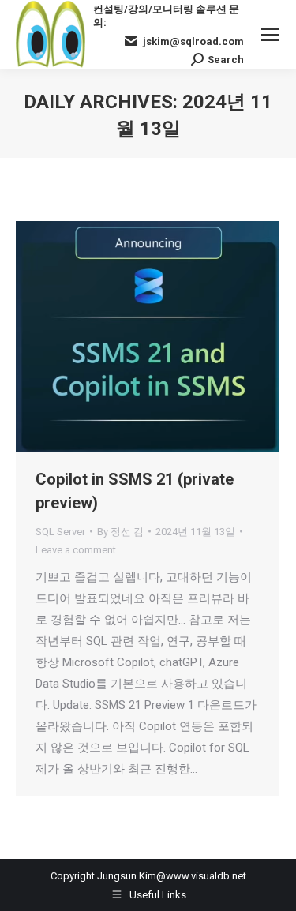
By (120, 532)
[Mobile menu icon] (270, 34)
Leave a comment (76, 550)
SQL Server (60, 532)
